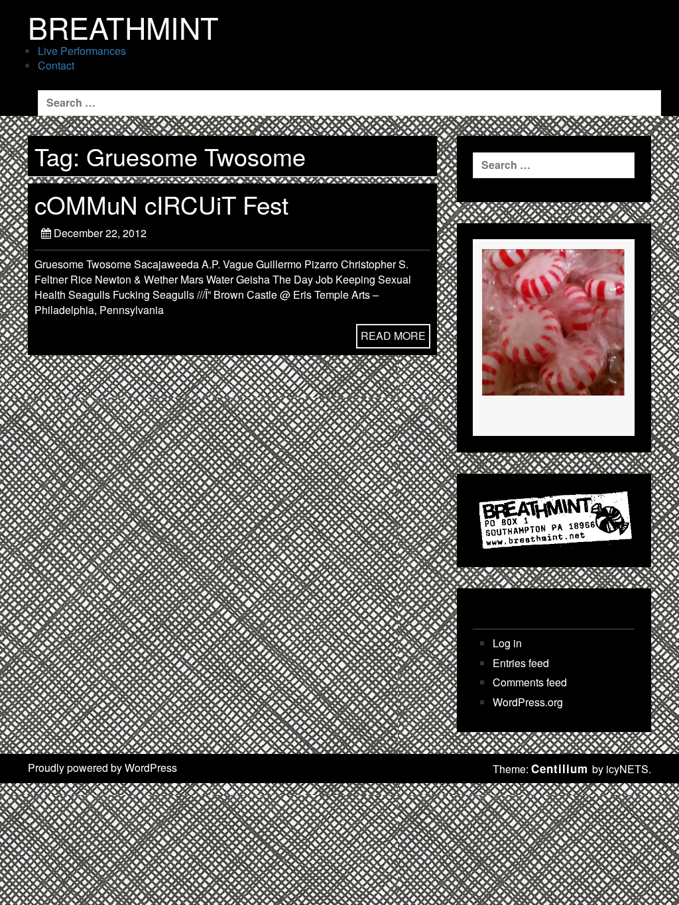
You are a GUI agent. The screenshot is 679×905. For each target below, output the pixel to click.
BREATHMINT (123, 27)
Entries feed (521, 663)
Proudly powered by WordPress (102, 767)
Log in (507, 643)
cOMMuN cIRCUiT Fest (161, 204)
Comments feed (530, 682)
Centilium (559, 768)
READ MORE (393, 335)
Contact (56, 65)
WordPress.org (528, 702)
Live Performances (82, 50)
